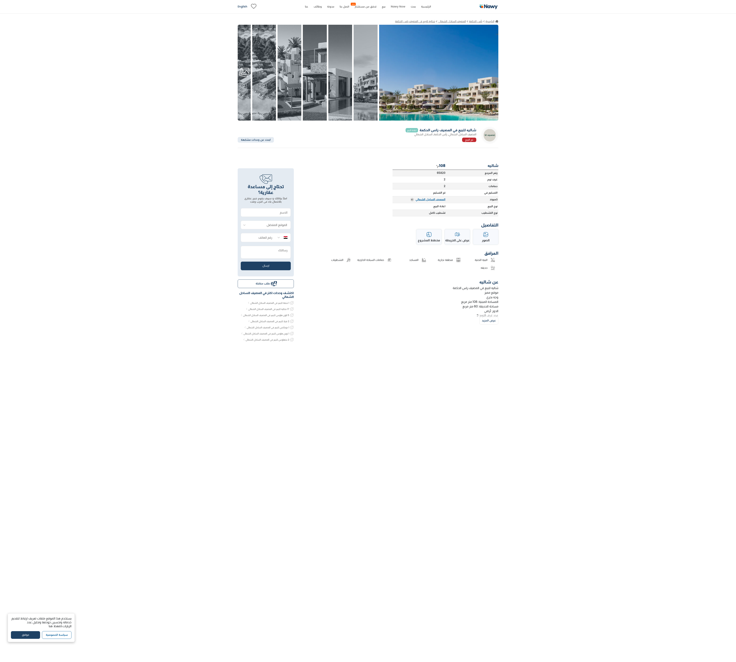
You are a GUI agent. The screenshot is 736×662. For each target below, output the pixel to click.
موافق (25, 635)
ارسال (265, 266)
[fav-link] (253, 7)
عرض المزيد (489, 320)
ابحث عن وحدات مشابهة (256, 139)
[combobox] (270, 225)
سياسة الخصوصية (57, 635)
